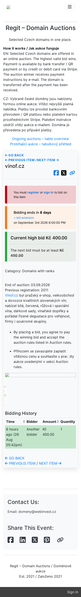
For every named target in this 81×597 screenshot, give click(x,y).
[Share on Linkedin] (23, 540)
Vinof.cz (11, 295)
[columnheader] (15, 421)
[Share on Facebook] (11, 540)
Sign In (72, 592)
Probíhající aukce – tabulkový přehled (40, 144)
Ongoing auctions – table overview (40, 139)
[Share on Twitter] (35, 540)
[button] (72, 173)
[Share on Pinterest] (47, 540)
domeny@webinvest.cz (37, 511)
